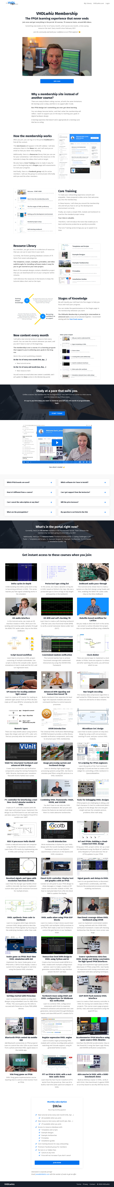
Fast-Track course (76, 319)
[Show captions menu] (80, 462)
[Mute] (83, 462)
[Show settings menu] (86, 462)
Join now (57, 81)
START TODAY (57, 413)
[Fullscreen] (90, 462)
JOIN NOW (57, 1163)
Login (108, 3)
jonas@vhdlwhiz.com (42, 1174)
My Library (88, 3)
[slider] (54, 462)
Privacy (85, 1184)
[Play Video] (24, 462)
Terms (79, 1184)
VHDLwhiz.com (98, 3)
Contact (92, 1184)
